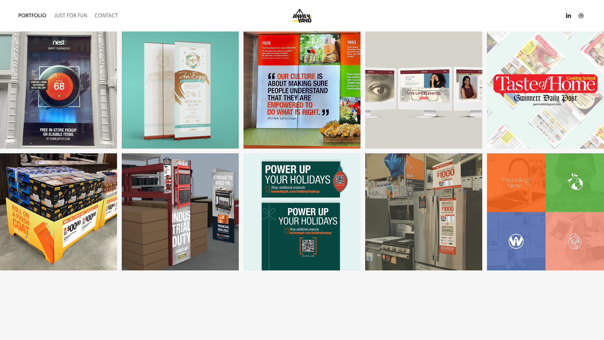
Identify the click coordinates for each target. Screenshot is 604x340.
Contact (106, 16)
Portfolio (32, 15)
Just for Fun (70, 16)
